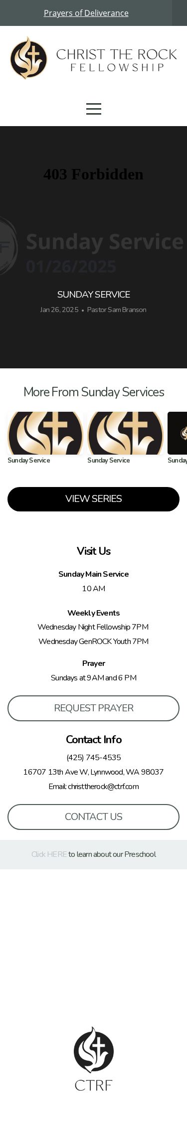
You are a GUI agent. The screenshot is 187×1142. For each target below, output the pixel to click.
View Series (93, 498)
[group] (45, 442)
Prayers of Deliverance (86, 12)
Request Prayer (93, 708)
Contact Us (93, 816)
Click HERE (49, 854)
